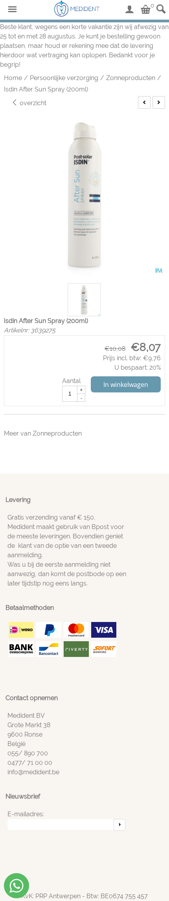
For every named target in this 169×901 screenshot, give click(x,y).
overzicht (32, 103)
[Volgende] (158, 102)
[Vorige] (144, 102)
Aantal (71, 381)
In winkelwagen (125, 384)
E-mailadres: (25, 814)
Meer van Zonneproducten (43, 433)
